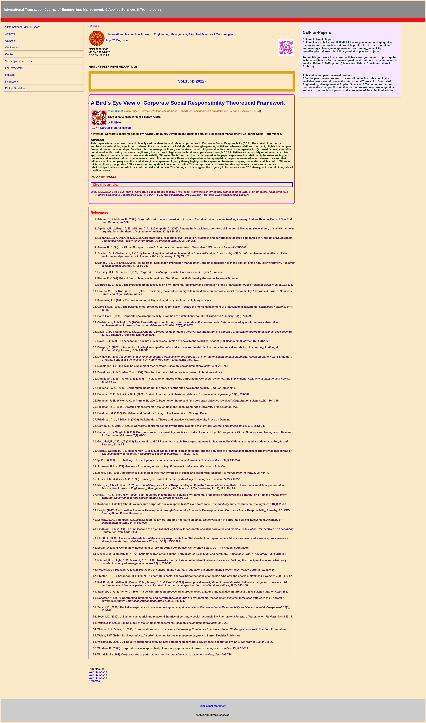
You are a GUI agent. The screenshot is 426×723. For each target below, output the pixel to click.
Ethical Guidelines (16, 88)
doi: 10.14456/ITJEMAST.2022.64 (111, 128)
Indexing (10, 74)
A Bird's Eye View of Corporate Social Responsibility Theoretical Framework (188, 103)
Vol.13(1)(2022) (98, 678)
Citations (10, 40)
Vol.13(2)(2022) (98, 675)
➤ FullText (114, 122)
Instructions (12, 81)
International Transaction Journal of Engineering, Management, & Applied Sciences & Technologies (82, 9)
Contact (9, 54)
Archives (10, 33)
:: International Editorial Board (22, 27)
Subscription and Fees (18, 61)
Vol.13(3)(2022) (98, 672)
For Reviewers (13, 68)
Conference (12, 47)
